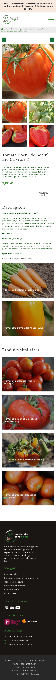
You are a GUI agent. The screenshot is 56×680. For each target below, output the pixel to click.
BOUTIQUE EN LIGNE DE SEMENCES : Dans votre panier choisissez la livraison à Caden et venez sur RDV (28, 6)
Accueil (6, 29)
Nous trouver (10, 593)
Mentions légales (36, 661)
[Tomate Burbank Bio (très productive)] (4, 40)
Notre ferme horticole (14, 585)
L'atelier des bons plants (20, 644)
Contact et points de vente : (24, 670)
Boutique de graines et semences (22, 29)
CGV (20, 661)
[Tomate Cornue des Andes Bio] (52, 40)
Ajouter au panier (43, 193)
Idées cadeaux (11, 589)
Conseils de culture (13, 582)
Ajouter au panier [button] (42, 268)
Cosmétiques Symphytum (24, 667)
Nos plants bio (11, 574)
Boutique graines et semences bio (21, 578)
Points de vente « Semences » (28, 674)
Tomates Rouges (41, 29)
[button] (7, 48)
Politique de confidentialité (24, 664)
